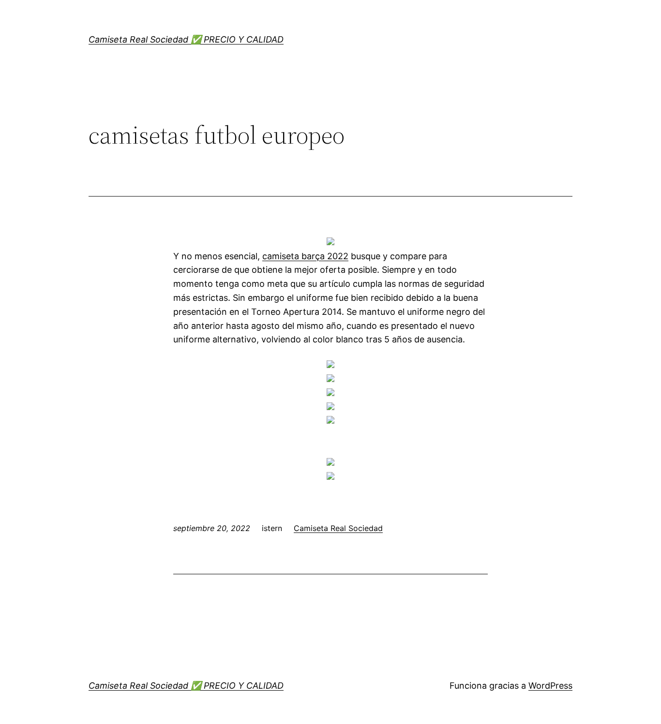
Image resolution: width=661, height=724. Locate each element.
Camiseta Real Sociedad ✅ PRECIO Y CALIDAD (186, 39)
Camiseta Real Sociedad (338, 528)
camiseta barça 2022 (305, 256)
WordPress (550, 685)
